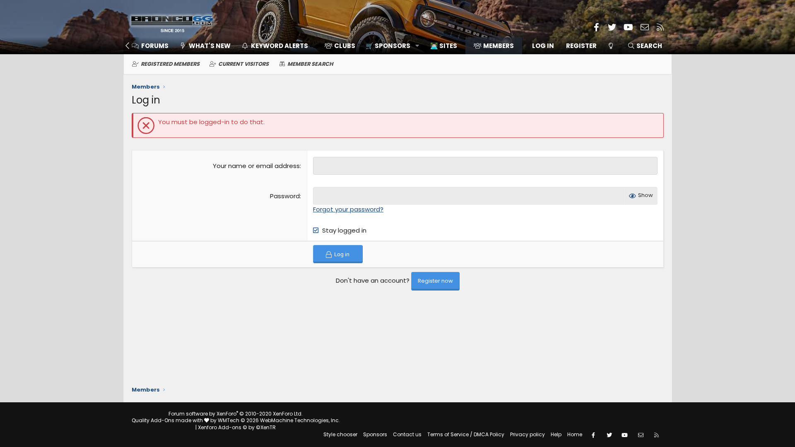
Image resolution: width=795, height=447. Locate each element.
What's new (210, 45)
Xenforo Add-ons (237, 427)
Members (498, 45)
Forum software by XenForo (236, 413)
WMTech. (279, 420)
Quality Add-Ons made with (168, 420)
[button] (389, 45)
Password (285, 196)
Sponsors (375, 434)
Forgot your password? (348, 209)
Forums (155, 45)
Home (574, 434)
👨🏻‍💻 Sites (443, 45)
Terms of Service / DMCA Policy (465, 434)
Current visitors (243, 64)
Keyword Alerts (279, 45)
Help (556, 434)
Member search (310, 64)
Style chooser (340, 434)
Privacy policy (527, 434)
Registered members (170, 64)
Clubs (344, 45)
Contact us (407, 434)
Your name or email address (256, 165)
